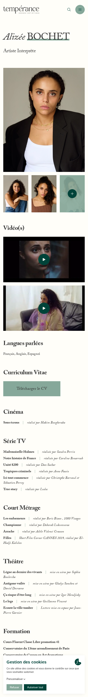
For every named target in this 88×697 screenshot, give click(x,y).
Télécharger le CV (32, 389)
